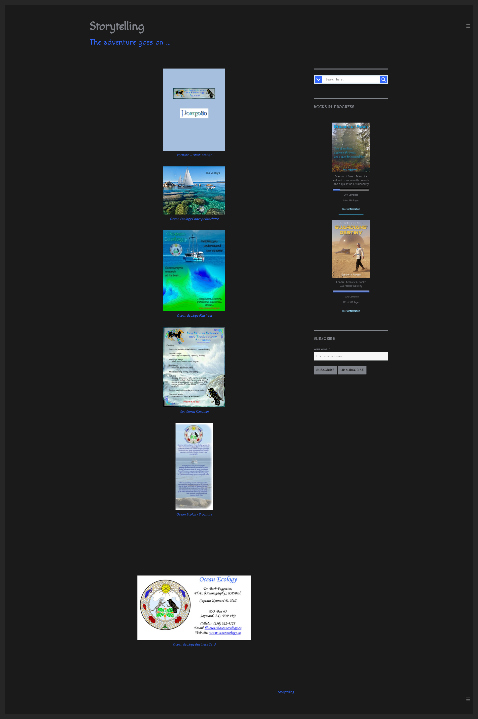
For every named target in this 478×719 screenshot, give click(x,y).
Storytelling (117, 26)
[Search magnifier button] (383, 79)
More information (351, 209)
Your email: (322, 349)
